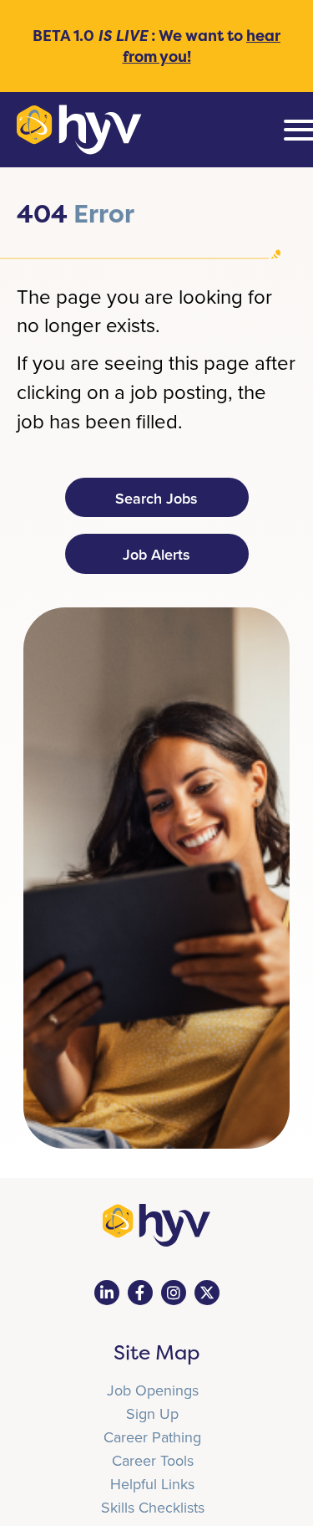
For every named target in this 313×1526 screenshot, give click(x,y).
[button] (157, 498)
